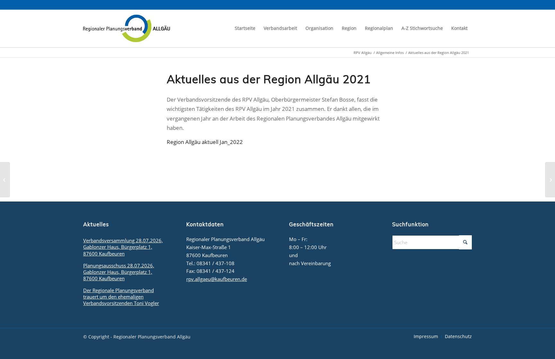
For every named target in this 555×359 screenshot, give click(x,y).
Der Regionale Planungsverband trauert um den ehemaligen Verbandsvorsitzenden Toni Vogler (121, 296)
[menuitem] (245, 28)
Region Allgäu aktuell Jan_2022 (205, 142)
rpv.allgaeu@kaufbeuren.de (216, 279)
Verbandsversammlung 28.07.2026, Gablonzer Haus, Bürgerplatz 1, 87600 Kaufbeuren (123, 246)
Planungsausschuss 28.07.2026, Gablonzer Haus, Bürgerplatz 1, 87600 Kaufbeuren (118, 272)
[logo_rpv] (126, 28)
